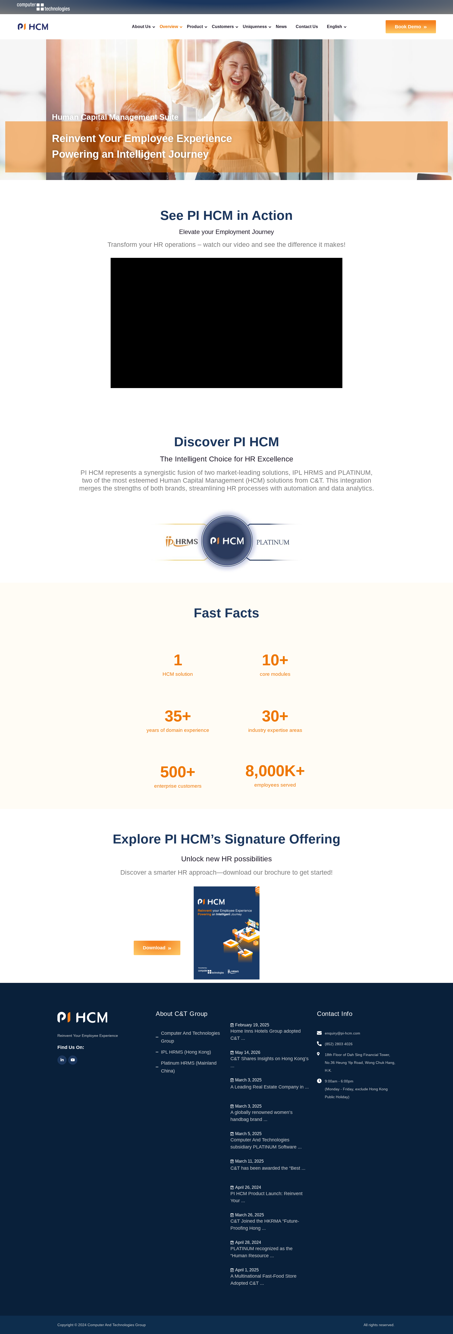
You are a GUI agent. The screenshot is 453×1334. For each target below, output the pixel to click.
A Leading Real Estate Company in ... (269, 1087)
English (334, 26)
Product (195, 26)
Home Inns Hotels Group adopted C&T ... (265, 1034)
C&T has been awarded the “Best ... (267, 1168)
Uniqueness (255, 26)
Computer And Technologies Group (190, 1037)
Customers (223, 26)
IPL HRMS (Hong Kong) (186, 1052)
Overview (169, 26)
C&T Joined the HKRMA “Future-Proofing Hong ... (264, 1224)
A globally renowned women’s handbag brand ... (261, 1116)
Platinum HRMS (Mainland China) (189, 1067)
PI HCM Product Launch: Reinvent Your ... (266, 1197)
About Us (141, 26)
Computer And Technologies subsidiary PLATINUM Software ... (266, 1143)
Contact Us (307, 26)
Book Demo (408, 26)
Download (154, 947)
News (281, 26)
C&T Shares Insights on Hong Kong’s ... (269, 1062)
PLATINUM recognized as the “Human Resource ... (261, 1252)
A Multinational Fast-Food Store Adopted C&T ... (263, 1279)
